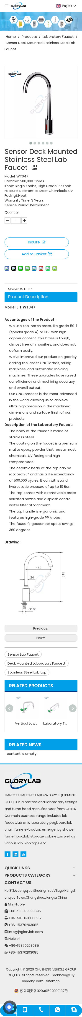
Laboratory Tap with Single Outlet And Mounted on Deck (55, 723)
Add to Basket (34, 254)
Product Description (28, 297)
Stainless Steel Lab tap (27, 672)
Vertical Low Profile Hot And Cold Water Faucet (27, 723)
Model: (13, 289)
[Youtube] (23, 854)
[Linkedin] (15, 854)
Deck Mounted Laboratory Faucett (37, 663)
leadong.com (33, 981)
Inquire (34, 242)
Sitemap (53, 981)
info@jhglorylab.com (25, 931)
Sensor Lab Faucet (23, 654)
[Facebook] (7, 854)
